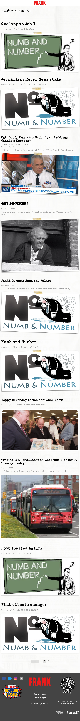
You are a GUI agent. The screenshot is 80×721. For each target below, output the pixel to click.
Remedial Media (35, 150)
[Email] (21, 678)
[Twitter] (10, 678)
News (20, 85)
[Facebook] (4, 678)
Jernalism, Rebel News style (31, 80)
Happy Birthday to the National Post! (32, 400)
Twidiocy (64, 289)
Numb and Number (24, 29)
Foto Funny (24, 212)
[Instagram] (16, 678)
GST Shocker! (14, 204)
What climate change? (24, 605)
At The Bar (9, 212)
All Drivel (9, 289)
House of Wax (26, 289)
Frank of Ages (40, 698)
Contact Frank (40, 694)
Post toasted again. (21, 549)
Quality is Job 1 (18, 24)
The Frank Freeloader (60, 150)
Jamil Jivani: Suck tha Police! (27, 281)
